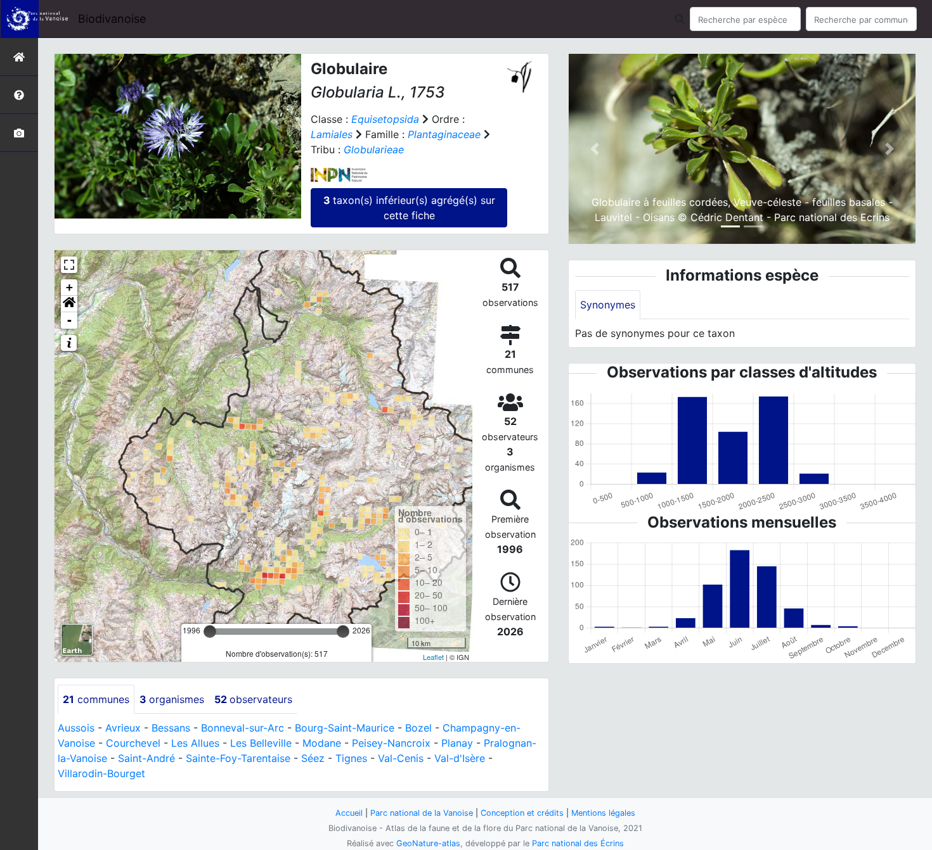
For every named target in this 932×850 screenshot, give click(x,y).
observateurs (253, 699)
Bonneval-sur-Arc (242, 727)
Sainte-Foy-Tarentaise (238, 758)
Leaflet (433, 657)
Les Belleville (261, 743)
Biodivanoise (112, 18)
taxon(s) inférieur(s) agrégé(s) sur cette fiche (409, 208)
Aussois (76, 727)
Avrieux (123, 727)
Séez (313, 758)
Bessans (171, 727)
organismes (171, 699)
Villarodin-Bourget (101, 773)
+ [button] (69, 287)
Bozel (418, 727)
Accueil (349, 813)
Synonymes (607, 304)
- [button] (69, 320)
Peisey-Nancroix (391, 743)
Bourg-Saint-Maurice (344, 727)
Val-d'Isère (459, 758)
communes (96, 699)
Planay (457, 743)
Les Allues (195, 743)
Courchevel (133, 743)
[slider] (210, 631)
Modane (321, 743)
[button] (69, 304)
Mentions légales (603, 813)
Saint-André (146, 758)
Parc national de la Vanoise (421, 813)
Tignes (351, 758)
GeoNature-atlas (428, 843)
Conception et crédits (522, 813)
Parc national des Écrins (578, 843)
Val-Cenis (401, 758)
